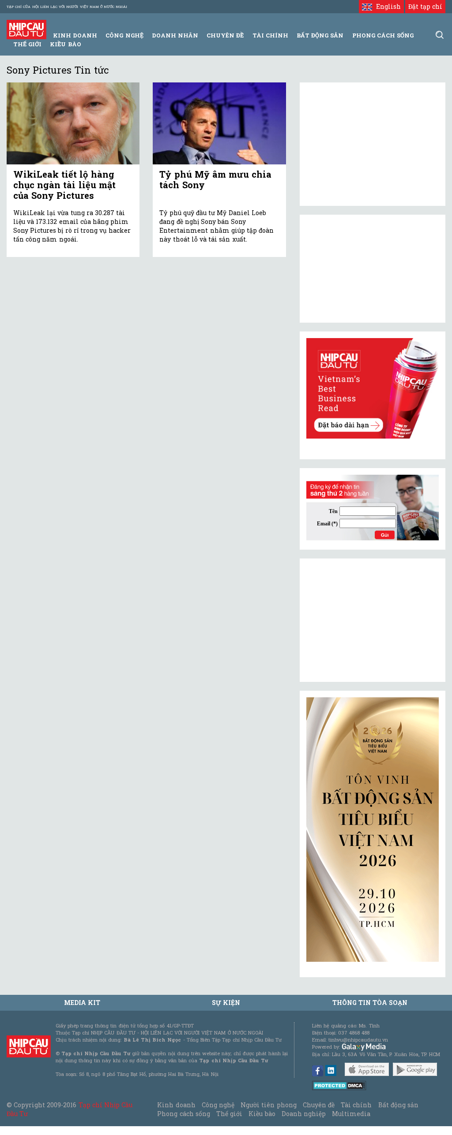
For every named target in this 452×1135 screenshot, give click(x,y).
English (386, 6)
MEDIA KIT (82, 1002)
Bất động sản (320, 35)
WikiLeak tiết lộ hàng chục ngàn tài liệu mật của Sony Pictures (64, 184)
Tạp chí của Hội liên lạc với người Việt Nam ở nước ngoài (67, 6)
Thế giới (27, 44)
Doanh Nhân (175, 35)
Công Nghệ (124, 35)
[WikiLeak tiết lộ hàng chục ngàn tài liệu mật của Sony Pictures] (73, 123)
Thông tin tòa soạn (370, 1002)
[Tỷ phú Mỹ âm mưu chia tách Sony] (219, 123)
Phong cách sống (183, 1113)
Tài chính (356, 1105)
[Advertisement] (372, 620)
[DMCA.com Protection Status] (339, 1085)
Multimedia (351, 1113)
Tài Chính (270, 35)
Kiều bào (65, 44)
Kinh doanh (176, 1105)
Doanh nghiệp (304, 1113)
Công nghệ (218, 1105)
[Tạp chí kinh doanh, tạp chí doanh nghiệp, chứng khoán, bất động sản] (26, 29)
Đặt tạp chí (425, 6)
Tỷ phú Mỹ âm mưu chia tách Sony (215, 179)
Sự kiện (226, 1002)
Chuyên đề (225, 35)
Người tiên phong (268, 1105)
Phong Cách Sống (383, 35)
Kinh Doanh (75, 35)
